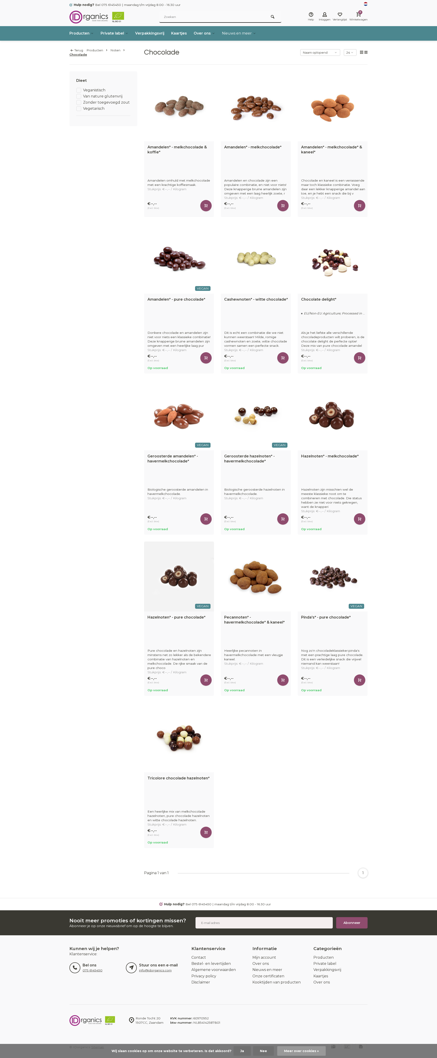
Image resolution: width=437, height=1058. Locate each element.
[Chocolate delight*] (333, 259)
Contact (198, 957)
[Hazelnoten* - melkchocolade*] (333, 415)
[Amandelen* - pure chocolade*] (179, 259)
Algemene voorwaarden (213, 970)
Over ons (202, 33)
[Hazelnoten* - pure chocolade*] (179, 576)
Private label (112, 33)
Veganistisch (94, 90)
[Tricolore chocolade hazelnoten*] (179, 738)
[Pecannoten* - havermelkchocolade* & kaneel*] (256, 576)
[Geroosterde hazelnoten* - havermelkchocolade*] (256, 415)
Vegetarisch (93, 108)
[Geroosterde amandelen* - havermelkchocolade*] (179, 415)
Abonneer (351, 923)
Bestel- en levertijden (211, 963)
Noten (115, 50)
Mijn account (264, 957)
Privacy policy (203, 976)
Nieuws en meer (237, 33)
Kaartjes (179, 33)
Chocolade (78, 54)
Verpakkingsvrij (149, 33)
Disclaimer (200, 982)
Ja (242, 1051)
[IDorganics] (96, 17)
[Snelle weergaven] (206, 205)
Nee (263, 1051)
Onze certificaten (268, 976)
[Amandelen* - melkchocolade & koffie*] (179, 106)
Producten (79, 33)
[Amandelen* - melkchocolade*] (256, 106)
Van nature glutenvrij (102, 96)
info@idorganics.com (155, 970)
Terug (78, 50)
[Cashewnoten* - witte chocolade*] (256, 259)
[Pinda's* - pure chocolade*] (333, 576)
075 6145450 (92, 970)
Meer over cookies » (301, 1051)
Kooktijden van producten (276, 982)
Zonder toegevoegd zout (106, 102)
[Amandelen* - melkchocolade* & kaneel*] (333, 106)
